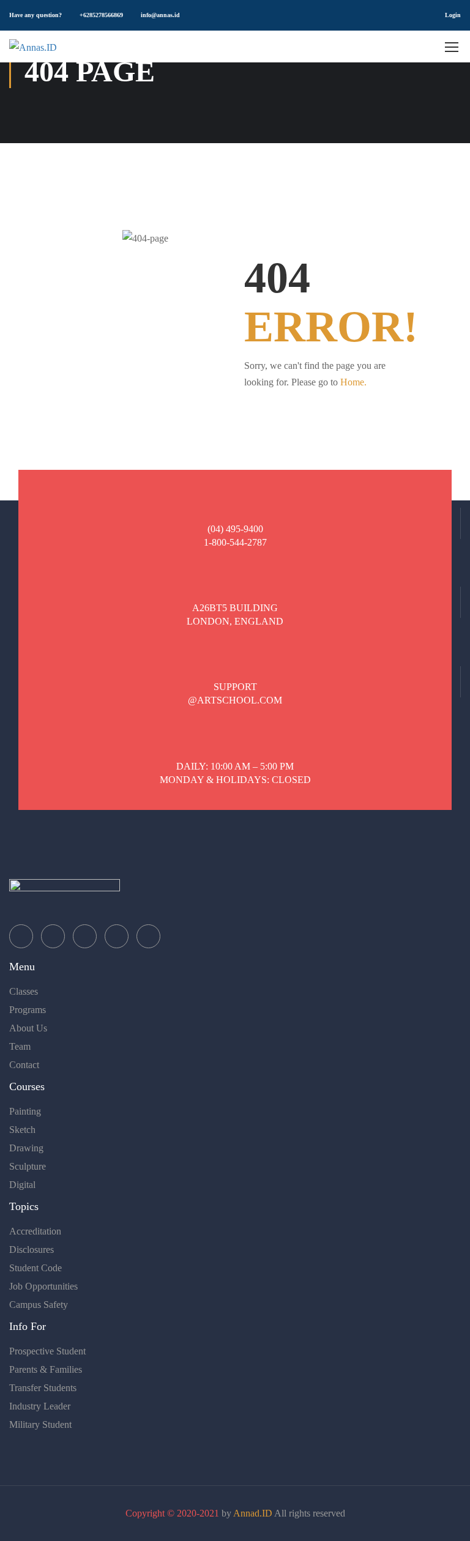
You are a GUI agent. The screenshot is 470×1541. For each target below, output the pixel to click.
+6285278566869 (101, 15)
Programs (27, 1009)
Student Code (35, 1268)
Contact (24, 1065)
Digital (22, 1184)
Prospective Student (47, 1351)
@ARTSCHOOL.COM (235, 700)
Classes (23, 991)
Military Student (40, 1424)
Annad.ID (252, 1513)
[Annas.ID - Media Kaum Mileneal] (55, 47)
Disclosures (31, 1249)
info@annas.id (160, 15)
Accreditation (35, 1231)
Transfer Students (42, 1388)
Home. (353, 382)
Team (20, 1046)
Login (453, 15)
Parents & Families (45, 1369)
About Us (28, 1028)
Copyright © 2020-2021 (172, 1513)
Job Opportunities (43, 1286)
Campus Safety (38, 1304)
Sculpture (27, 1166)
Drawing (26, 1148)
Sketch (22, 1129)
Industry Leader (39, 1406)
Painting (25, 1111)
